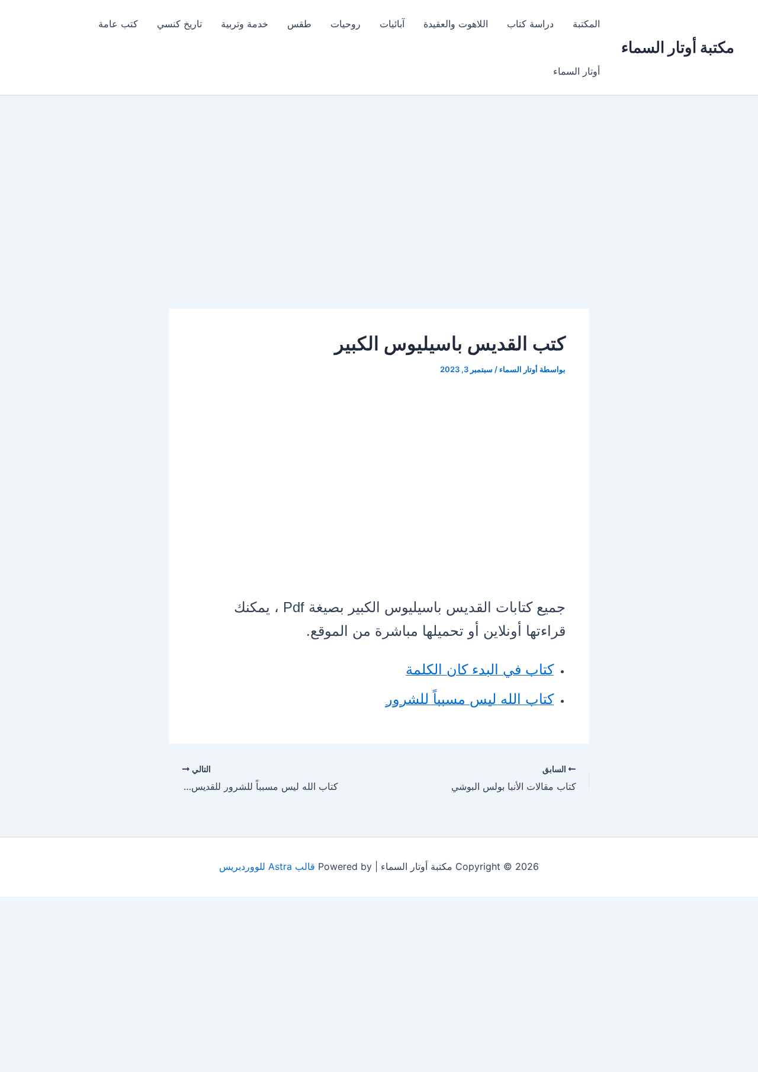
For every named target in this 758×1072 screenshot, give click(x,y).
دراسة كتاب (530, 24)
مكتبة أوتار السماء (677, 47)
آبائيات (392, 24)
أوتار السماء (576, 71)
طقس (299, 24)
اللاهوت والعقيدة (455, 24)
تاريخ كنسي (179, 24)
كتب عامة (118, 24)
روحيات (345, 24)
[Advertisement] (379, 221)
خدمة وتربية (244, 24)
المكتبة (586, 24)
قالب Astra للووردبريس (267, 866)
